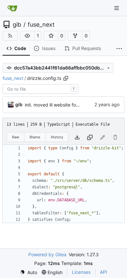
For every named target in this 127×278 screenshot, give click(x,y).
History (57, 137)
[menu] (28, 272)
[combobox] (40, 89)
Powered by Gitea (47, 254)
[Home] (12, 8)
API (103, 272)
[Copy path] (66, 78)
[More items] (119, 49)
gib (17, 24)
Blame (35, 137)
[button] (27, 36)
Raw (15, 137)
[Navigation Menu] (117, 8)
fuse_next (41, 24)
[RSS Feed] (10, 36)
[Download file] (77, 137)
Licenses (81, 272)
